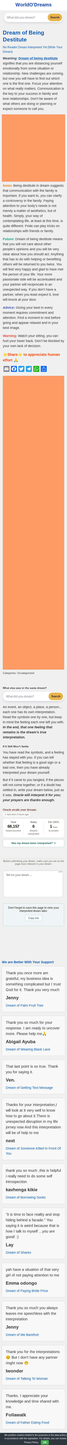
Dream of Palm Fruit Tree (24, 1005)
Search (55, 17)
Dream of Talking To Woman (27, 1379)
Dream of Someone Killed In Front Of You (33, 1151)
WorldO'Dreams (33, 4)
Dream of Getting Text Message (29, 1088)
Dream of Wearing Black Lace (28, 1049)
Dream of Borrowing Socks (26, 1197)
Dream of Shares (18, 1252)
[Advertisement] (33, 148)
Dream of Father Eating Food (27, 1422)
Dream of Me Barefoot (22, 1335)
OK (45, 1442)
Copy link (33, 917)
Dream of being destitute (38, 58)
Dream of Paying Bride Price (27, 1291)
